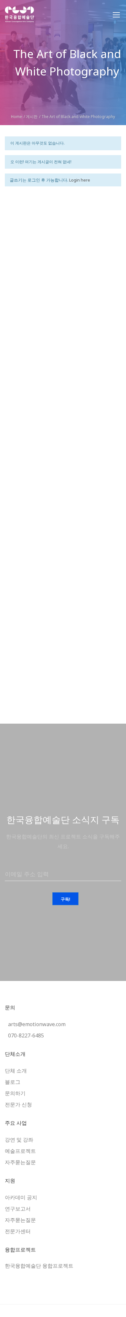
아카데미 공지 (21, 1197)
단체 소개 (16, 1070)
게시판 (31, 116)
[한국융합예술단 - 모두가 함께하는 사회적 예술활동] (20, 17)
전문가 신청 (18, 1104)
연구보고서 (18, 1208)
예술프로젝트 (20, 1150)
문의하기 (15, 1093)
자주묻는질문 (20, 1162)
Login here (79, 180)
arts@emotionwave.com (37, 1024)
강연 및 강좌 (19, 1139)
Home (16, 116)
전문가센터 (18, 1231)
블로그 (12, 1081)
